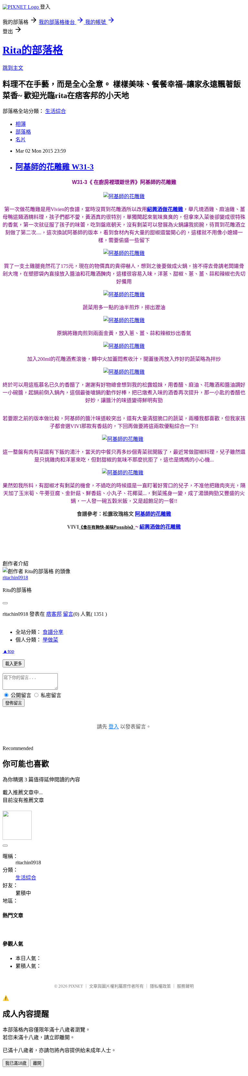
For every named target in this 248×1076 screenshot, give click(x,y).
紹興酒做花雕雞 (165, 209)
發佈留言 (13, 703)
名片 (21, 139)
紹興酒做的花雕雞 (160, 527)
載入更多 (13, 663)
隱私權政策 (160, 986)
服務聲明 (185, 986)
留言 (68, 614)
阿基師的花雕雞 (153, 514)
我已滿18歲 (15, 1063)
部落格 (23, 132)
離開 (37, 1063)
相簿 (21, 124)
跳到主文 (13, 68)
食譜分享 (53, 632)
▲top (8, 651)
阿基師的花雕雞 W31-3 (55, 167)
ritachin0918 (15, 577)
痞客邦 (54, 614)
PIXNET (75, 986)
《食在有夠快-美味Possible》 (107, 527)
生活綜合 (55, 111)
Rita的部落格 (33, 50)
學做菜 (50, 640)
